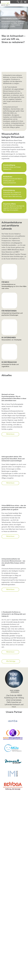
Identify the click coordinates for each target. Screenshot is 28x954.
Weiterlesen (10, 434)
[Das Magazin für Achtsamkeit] (13, 761)
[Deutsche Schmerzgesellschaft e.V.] (13, 734)
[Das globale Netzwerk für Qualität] (13, 773)
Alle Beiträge (10, 661)
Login (21, 1)
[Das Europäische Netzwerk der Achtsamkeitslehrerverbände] (13, 720)
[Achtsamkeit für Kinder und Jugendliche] (13, 748)
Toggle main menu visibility (25, 1)
